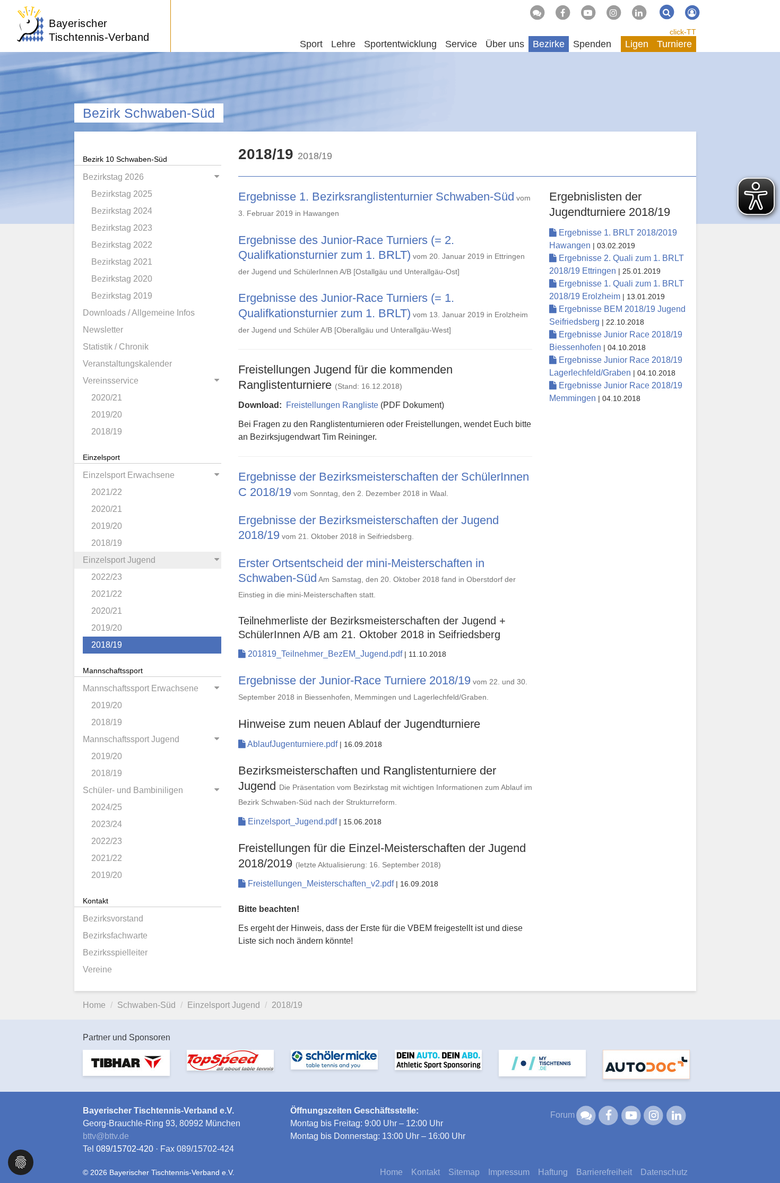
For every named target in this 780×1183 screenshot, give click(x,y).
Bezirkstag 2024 (121, 210)
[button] (20, 1161)
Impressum (509, 1172)
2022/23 (106, 576)
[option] (126, 1069)
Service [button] (461, 44)
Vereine (97, 969)
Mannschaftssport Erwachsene (140, 688)
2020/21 (106, 397)
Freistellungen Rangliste (332, 405)
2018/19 (106, 431)
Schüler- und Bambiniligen (133, 790)
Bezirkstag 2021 (121, 261)
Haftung (553, 1172)
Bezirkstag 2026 (113, 176)
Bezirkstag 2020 (121, 278)
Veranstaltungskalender (127, 363)
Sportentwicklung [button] (400, 44)
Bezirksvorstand (113, 918)
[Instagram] (613, 12)
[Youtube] (588, 12)
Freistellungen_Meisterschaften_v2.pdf (321, 883)
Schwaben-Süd (146, 1005)
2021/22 (106, 492)
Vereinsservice (110, 380)
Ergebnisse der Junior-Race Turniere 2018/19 (354, 680)
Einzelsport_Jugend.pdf (292, 821)
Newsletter (103, 329)
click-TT (683, 32)
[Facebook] (562, 12)
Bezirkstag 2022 (121, 244)
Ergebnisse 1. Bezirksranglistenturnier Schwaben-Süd (376, 196)
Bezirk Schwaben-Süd (149, 113)
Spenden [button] (592, 44)
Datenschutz (664, 1172)
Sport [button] (311, 44)
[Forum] (537, 12)
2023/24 (106, 824)
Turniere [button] (674, 44)
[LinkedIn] (639, 12)
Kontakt (425, 1172)
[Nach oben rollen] (759, 1153)
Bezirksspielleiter (115, 952)
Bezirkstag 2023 (121, 227)
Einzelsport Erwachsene (129, 475)
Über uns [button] (505, 44)
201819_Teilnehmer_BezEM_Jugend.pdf (325, 653)
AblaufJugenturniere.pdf (293, 744)
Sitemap (464, 1172)
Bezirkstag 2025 (121, 193)
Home (94, 1005)
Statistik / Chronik (116, 346)
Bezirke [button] (549, 44)
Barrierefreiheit (604, 1172)
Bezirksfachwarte (115, 935)
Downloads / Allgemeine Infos (139, 312)
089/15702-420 (124, 1148)
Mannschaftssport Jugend (131, 739)
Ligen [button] (636, 44)
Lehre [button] (343, 44)
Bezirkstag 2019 (121, 295)
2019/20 (106, 414)
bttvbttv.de (106, 1136)
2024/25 (106, 807)
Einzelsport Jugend (119, 559)
